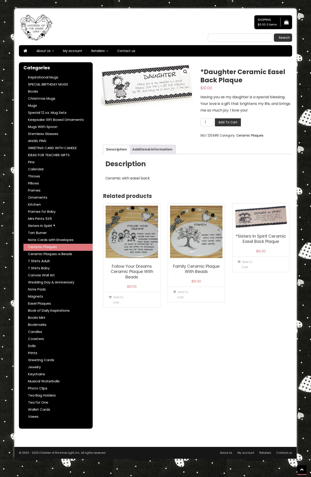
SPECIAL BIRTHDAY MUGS (48, 84)
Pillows (33, 183)
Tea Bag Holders (42, 395)
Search (284, 37)
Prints (32, 352)
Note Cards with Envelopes (51, 239)
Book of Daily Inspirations (49, 310)
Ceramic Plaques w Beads (50, 253)
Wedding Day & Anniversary (51, 282)
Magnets (35, 296)
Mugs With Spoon (42, 126)
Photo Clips (37, 388)
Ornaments (37, 197)
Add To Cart (227, 122)
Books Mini (36, 317)
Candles (35, 331)
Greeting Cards (41, 360)
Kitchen (34, 204)
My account (72, 51)
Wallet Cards (39, 409)
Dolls (32, 345)
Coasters (36, 338)
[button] (185, 72)
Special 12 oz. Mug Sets (47, 112)
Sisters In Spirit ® (41, 225)
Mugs (32, 105)
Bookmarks (37, 324)
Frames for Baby (42, 211)
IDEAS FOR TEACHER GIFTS (49, 155)
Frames (34, 190)
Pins (31, 162)
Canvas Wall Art (41, 275)
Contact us (126, 51)
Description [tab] (116, 149)
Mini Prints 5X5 (40, 218)
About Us (43, 51)
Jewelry (34, 367)
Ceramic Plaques (249, 135)
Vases (33, 416)
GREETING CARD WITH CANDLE (52, 147)
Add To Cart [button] (118, 299)
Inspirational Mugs (43, 77)
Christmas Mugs (41, 98)
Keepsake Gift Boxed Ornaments (56, 119)
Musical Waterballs (44, 381)
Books (33, 91)
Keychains (36, 374)
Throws (34, 176)
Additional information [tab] (152, 149)
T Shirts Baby (39, 268)
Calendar (36, 169)
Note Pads (37, 289)
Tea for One (38, 402)
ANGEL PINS (37, 140)
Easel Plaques (39, 303)
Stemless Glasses (43, 133)
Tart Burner (37, 232)
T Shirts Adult (39, 261)
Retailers (98, 51)
